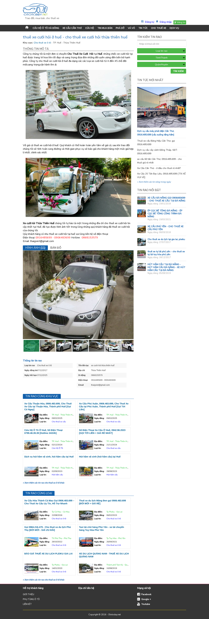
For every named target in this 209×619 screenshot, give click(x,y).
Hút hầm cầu (57, 475)
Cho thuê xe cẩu (59, 421)
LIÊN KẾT (27, 604)
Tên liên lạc (83, 365)
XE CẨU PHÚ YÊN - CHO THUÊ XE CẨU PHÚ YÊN (166, 228)
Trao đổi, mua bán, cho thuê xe (42, 18)
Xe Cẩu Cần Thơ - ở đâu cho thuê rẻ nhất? (159, 168)
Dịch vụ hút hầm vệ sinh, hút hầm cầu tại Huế (49, 456)
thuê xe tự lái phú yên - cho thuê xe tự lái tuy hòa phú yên (166, 253)
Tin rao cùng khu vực (41, 396)
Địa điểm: (44, 415)
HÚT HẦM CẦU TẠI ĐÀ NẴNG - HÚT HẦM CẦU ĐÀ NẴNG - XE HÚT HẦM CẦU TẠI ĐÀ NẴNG (166, 267)
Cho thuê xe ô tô (43, 42)
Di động (81, 375)
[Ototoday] (42, 9)
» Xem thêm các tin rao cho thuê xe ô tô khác (43, 482)
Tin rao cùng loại (38, 493)
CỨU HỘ (89, 28)
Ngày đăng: (44, 418)
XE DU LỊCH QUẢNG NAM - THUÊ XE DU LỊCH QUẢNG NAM (104, 555)
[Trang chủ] (27, 28)
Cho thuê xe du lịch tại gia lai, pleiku (166, 239)
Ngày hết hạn (30, 375)
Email (81, 385)
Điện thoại (83, 380)
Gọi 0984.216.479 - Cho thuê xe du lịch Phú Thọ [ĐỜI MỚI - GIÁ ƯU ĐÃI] (47, 528)
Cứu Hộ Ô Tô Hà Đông (46, 28)
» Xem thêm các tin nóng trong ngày (154, 181)
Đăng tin (181, 22)
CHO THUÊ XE (158, 28)
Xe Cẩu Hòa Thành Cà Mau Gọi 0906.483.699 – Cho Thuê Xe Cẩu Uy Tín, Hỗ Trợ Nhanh (49, 502)
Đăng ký (149, 22)
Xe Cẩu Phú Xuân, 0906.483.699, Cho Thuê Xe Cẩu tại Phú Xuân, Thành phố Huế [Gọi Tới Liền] (104, 406)
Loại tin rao (29, 365)
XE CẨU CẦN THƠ (72, 28)
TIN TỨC (143, 28)
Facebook (146, 594)
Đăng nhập (166, 22)
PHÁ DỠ (120, 28)
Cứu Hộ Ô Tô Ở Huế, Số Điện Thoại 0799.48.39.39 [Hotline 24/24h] (43, 431)
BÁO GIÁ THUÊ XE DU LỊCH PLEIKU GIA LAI (48, 553)
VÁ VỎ (131, 28)
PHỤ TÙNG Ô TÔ (31, 599)
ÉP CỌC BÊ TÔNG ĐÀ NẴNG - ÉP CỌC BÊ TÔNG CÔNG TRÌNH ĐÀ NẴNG (165, 213)
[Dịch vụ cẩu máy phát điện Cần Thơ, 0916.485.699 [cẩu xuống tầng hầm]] (168, 127)
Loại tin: (43, 421)
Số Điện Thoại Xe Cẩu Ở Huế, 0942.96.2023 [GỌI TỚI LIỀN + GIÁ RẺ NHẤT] (102, 431)
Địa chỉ (81, 370)
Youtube (145, 604)
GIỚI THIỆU (28, 594)
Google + (146, 599)
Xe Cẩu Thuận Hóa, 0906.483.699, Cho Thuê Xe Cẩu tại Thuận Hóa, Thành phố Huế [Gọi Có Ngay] (48, 406)
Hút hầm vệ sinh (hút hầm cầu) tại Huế (100, 456)
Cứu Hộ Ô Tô (57, 448)
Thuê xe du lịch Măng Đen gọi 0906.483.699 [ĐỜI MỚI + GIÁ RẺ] (102, 502)
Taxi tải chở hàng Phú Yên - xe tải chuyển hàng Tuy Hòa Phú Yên (101, 528)
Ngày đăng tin (30, 370)
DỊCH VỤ (174, 28)
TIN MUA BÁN (104, 28)
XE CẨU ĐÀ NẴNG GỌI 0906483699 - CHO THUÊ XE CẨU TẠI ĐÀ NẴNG (166, 199)
